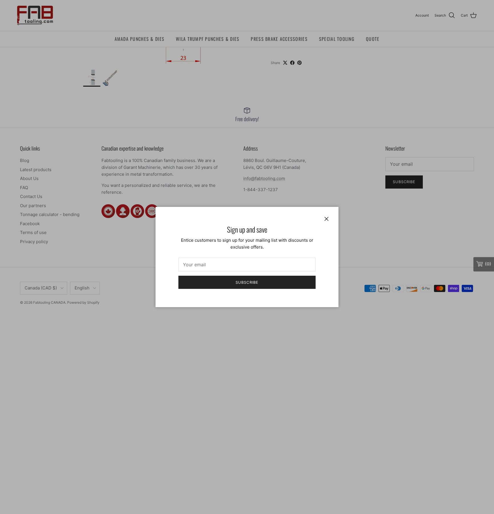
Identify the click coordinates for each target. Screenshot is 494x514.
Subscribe (247, 282)
